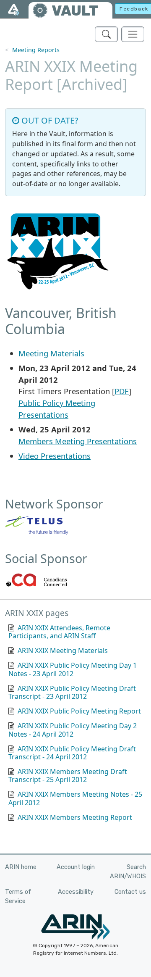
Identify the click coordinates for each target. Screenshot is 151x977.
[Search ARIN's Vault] (106, 34)
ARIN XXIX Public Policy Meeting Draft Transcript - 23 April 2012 (72, 692)
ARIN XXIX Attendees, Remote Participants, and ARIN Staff (59, 631)
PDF (122, 391)
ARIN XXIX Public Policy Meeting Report (79, 711)
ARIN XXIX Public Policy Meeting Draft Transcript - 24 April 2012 (72, 752)
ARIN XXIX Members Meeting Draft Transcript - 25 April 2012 (67, 775)
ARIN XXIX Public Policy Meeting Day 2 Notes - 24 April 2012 (72, 729)
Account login (76, 867)
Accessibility (76, 891)
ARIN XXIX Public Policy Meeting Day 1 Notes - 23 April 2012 (72, 669)
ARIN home (20, 867)
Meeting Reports (36, 50)
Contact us (130, 891)
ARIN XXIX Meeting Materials (63, 650)
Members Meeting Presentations (77, 441)
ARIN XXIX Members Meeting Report (75, 817)
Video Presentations (54, 455)
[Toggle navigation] (132, 34)
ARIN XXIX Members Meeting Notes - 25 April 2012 (75, 798)
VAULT (75, 10)
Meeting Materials (51, 353)
